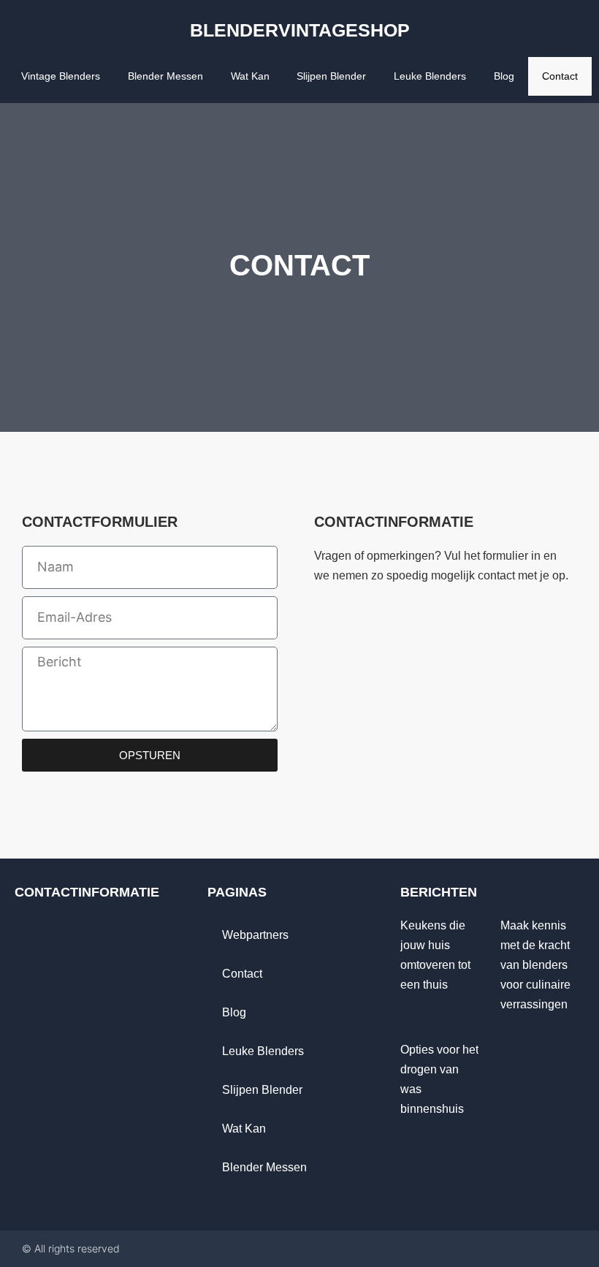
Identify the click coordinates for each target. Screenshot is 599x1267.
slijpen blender (331, 76)
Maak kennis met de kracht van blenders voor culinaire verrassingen (535, 965)
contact (560, 76)
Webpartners (255, 935)
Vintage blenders (60, 76)
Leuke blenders (430, 76)
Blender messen (165, 76)
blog (504, 76)
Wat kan (250, 76)
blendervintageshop (300, 30)
